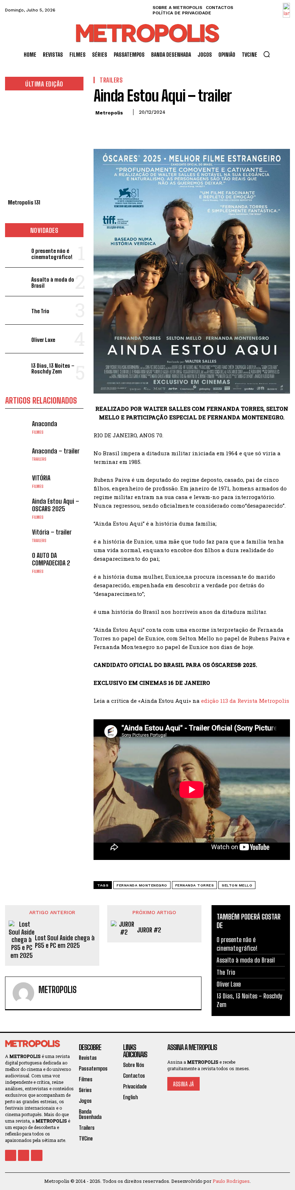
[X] (117, 128)
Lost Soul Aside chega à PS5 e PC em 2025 (65, 942)
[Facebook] (101, 128)
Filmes (38, 432)
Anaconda (44, 424)
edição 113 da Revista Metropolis (245, 700)
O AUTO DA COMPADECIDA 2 (51, 559)
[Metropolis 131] (44, 146)
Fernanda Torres (194, 885)
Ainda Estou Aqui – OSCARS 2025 (55, 505)
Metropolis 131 (24, 202)
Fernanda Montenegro (142, 885)
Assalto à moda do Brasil (52, 282)
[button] (266, 54)
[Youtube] (36, 1155)
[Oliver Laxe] (16, 338)
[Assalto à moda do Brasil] (16, 281)
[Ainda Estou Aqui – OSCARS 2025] (16, 508)
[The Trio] (16, 310)
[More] (167, 128)
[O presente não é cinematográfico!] (16, 253)
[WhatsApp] (150, 128)
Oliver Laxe (43, 340)
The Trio (40, 311)
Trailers (39, 459)
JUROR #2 (149, 930)
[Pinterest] (134, 128)
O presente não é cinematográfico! (52, 254)
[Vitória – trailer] (16, 535)
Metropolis (109, 113)
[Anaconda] (16, 427)
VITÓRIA (41, 478)
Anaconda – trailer (56, 451)
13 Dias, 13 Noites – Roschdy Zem (52, 368)
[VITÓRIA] (16, 481)
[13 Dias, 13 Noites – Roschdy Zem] (16, 367)
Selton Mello (237, 885)
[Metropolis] (23, 993)
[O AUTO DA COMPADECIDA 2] (16, 562)
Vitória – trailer (52, 532)
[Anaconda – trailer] (16, 454)
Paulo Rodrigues (231, 1181)
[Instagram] (23, 1155)
